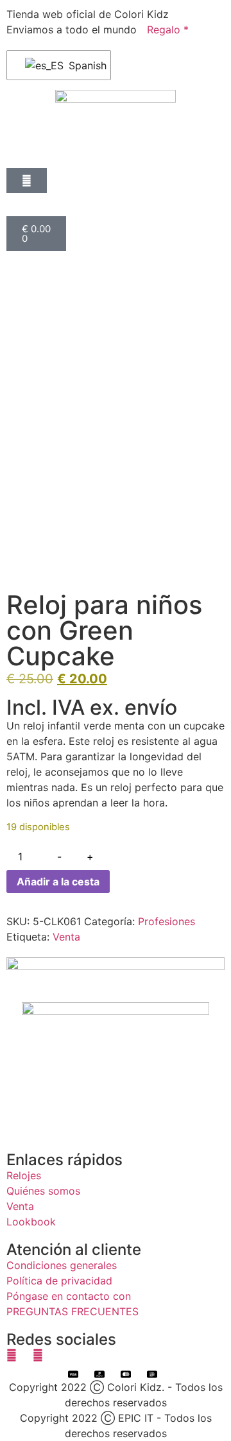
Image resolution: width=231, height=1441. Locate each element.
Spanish (81, 65)
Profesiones (166, 921)
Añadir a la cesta (58, 881)
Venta (66, 936)
